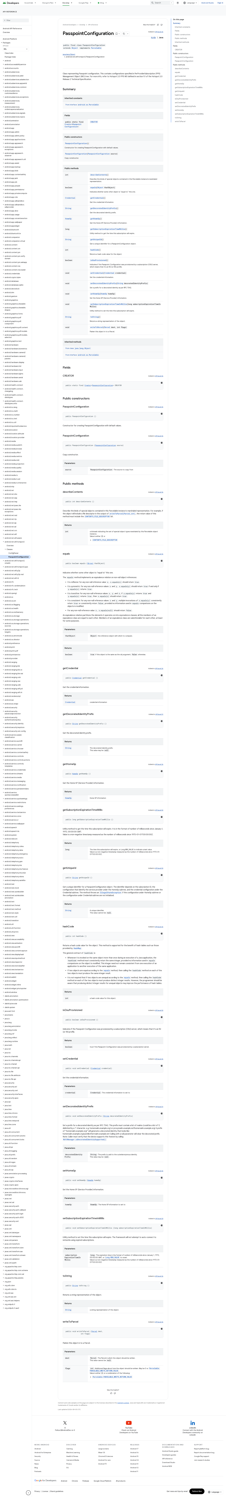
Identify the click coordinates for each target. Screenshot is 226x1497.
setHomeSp (95, 294)
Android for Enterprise (42, 1452)
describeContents (98, 175)
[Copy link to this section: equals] (72, 554)
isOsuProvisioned (98, 260)
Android (37, 1449)
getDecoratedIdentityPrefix (103, 208)
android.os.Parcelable (88, 105)
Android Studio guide (170, 1451)
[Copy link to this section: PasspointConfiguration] (91, 406)
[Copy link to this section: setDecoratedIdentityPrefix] (95, 1106)
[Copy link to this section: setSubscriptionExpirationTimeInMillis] (106, 1218)
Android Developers (69, 25)
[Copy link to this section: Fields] (73, 367)
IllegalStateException (110, 892)
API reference (10, 12)
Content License (123, 1403)
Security (37, 1456)
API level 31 (159, 714)
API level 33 (159, 1219)
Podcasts (37, 1471)
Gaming (69, 1449)
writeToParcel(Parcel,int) (122, 514)
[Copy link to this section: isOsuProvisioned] (84, 1010)
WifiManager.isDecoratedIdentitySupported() (84, 1139)
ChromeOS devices (105, 1456)
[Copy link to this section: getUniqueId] (78, 868)
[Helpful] (158, 25)
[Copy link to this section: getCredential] (80, 668)
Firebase (86, 1481)
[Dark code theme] (161, 382)
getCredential (96, 198)
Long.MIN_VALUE (112, 1257)
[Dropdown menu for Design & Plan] (56, 3)
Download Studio (168, 1462)
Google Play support (201, 1456)
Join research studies (202, 1460)
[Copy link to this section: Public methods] (86, 484)
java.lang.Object (69, 54)
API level (5, 46)
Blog (102, 3)
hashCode (94, 250)
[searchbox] (16, 20)
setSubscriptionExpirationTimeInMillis (108, 304)
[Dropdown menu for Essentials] (36, 3)
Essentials (29, 3)
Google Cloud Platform (102, 1481)
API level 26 (159, 32)
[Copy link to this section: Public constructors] (92, 398)
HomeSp (68, 219)
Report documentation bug (204, 1452)
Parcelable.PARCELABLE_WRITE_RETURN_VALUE (112, 1377)
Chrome (75, 1481)
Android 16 (134, 1452)
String (68, 208)
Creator (68, 124)
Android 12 (134, 1468)
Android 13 (134, 1464)
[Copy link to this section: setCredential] (80, 1059)
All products (120, 1481)
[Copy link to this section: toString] (74, 1276)
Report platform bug (201, 1449)
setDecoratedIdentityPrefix (103, 283)
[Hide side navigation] (28, 1492)
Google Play (84, 3)
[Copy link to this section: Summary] (78, 89)
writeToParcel (96, 327)
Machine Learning (73, 1452)
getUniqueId (96, 239)
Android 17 (134, 1449)
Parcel (107, 327)
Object (75, 48)
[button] (15, 43)
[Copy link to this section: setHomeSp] (78, 1170)
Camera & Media (72, 1460)
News (36, 1464)
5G (67, 1468)
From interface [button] (82, 105)
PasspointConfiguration (73, 125)
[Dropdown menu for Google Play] (91, 3)
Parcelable (96, 48)
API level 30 (159, 810)
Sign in (220, 3)
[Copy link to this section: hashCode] (76, 926)
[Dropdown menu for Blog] (107, 3)
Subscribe (197, 1491)
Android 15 (134, 1456)
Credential (70, 198)
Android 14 (134, 1460)
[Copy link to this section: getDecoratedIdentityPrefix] (96, 714)
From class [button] (78, 348)
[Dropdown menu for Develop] (72, 3)
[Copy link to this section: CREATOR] (76, 376)
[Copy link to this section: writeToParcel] (80, 1322)
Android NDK (167, 1466)
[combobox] (162, 3)
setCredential (96, 273)
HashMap (77, 948)
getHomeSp (95, 219)
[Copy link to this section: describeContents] (85, 492)
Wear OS (101, 1452)
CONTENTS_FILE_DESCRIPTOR (97, 516)
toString (94, 317)
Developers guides (169, 1455)
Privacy (69, 1464)
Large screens (103, 1449)
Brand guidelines (56, 1491)
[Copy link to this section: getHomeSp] (78, 764)
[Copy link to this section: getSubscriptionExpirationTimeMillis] (104, 810)
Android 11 (134, 1471)
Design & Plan (47, 3)
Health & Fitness (72, 1456)
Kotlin (153, 37)
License (45, 1491)
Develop (66, 3)
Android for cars (104, 1460)
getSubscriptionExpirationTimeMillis (107, 229)
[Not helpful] (161, 25)
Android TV (102, 1464)
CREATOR (93, 122)
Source (37, 1460)
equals (93, 187)
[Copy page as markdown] (124, 34)
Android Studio (207, 3)
